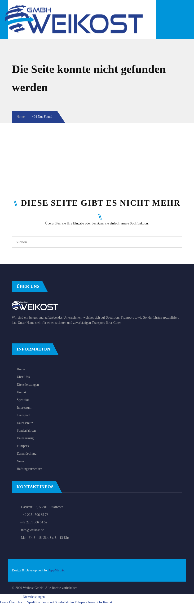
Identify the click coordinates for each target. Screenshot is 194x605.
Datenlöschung (26, 453)
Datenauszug (25, 438)
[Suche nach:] (97, 239)
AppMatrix (56, 570)
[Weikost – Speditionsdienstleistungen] (79, 7)
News (20, 461)
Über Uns (23, 377)
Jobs (99, 602)
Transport (23, 415)
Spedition (23, 400)
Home (21, 116)
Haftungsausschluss (29, 469)
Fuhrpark (23, 446)
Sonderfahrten (26, 430)
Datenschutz (25, 423)
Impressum (24, 407)
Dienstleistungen (28, 384)
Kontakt (22, 392)
